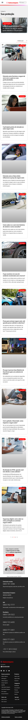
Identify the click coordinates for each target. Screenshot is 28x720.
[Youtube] (9, 670)
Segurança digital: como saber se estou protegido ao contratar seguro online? (13, 520)
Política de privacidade (5, 717)
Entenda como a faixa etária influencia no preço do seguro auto (13, 177)
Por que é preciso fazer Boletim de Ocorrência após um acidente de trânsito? (13, 372)
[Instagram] (6, 670)
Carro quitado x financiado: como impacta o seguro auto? (13, 422)
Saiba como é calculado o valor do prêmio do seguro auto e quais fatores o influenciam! (12, 25)
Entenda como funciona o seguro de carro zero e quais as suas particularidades (14, 78)
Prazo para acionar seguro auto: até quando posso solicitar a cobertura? (14, 322)
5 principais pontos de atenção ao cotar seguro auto (13, 128)
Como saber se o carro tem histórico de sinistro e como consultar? (14, 226)
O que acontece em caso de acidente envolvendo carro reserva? (14, 275)
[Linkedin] (3, 670)
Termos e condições (18, 717)
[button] (2, 2)
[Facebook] (1, 670)
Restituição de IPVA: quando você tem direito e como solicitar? (13, 471)
